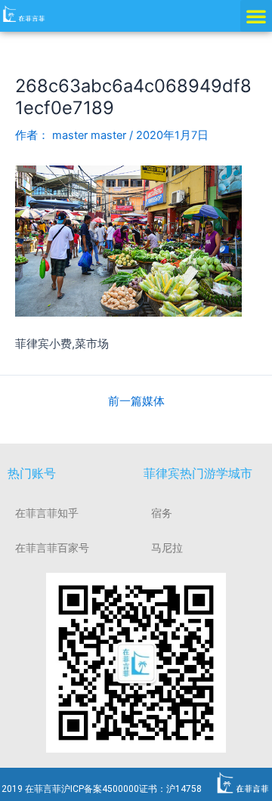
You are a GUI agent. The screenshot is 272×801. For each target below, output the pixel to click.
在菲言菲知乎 (47, 513)
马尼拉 (167, 548)
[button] (256, 16)
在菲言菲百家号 (52, 548)
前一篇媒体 (136, 401)
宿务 (161, 513)
